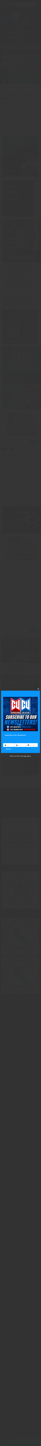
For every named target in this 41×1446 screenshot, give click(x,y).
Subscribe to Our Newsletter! (15, 735)
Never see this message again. (20, 756)
